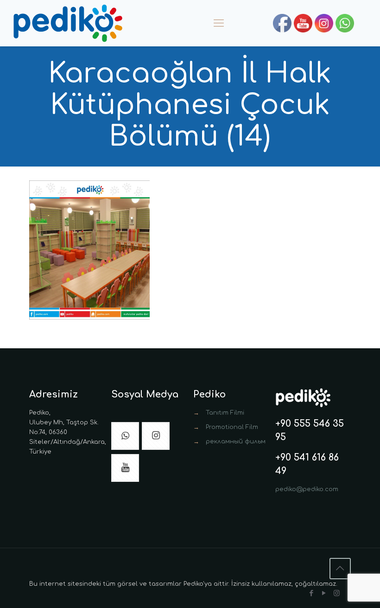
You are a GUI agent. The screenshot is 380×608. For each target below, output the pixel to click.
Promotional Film (232, 427)
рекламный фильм (236, 441)
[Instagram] (337, 593)
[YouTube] (324, 593)
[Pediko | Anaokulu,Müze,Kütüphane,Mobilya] (67, 23)
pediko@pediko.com (306, 489)
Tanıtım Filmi (225, 413)
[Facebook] (312, 593)
